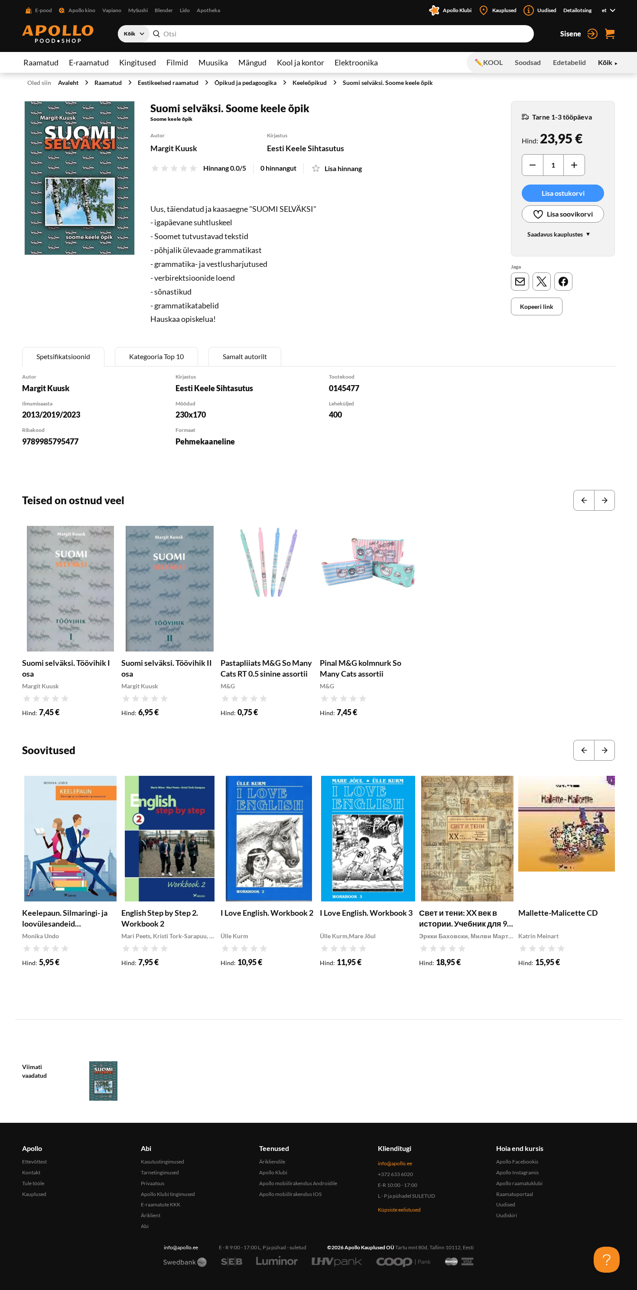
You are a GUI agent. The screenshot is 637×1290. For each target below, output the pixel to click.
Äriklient (150, 1215)
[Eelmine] (583, 500)
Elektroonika (356, 62)
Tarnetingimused (160, 1172)
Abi (145, 1226)
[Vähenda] (532, 165)
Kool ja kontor (300, 62)
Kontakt (31, 1172)
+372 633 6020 (395, 1174)
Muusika (213, 62)
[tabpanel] (318, 421)
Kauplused (34, 1194)
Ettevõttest (34, 1161)
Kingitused (137, 62)
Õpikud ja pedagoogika (245, 82)
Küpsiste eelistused (399, 1209)
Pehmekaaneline (205, 441)
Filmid (177, 62)
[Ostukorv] (609, 34)
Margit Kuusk (173, 148)
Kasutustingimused (162, 1161)
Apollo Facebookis (517, 1161)
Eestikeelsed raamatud (168, 82)
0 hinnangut (278, 168)
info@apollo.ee (395, 1163)
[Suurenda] (79, 178)
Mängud (252, 62)
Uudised (505, 1204)
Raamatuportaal (514, 1194)
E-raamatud (89, 62)
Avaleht (68, 82)
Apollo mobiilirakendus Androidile (298, 1183)
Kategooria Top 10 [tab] (156, 356)
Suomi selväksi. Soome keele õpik (388, 82)
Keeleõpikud (309, 82)
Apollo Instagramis (517, 1172)
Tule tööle (33, 1183)
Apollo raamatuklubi (519, 1183)
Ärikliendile (272, 1161)
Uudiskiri (506, 1215)
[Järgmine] (604, 500)
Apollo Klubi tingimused (168, 1194)
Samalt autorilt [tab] (245, 356)
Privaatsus (152, 1183)
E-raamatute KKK (160, 1204)
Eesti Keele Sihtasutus (305, 148)
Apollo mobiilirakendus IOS (290, 1194)
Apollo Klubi (273, 1172)
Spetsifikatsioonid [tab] (63, 356)
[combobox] (326, 33)
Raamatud (40, 62)
